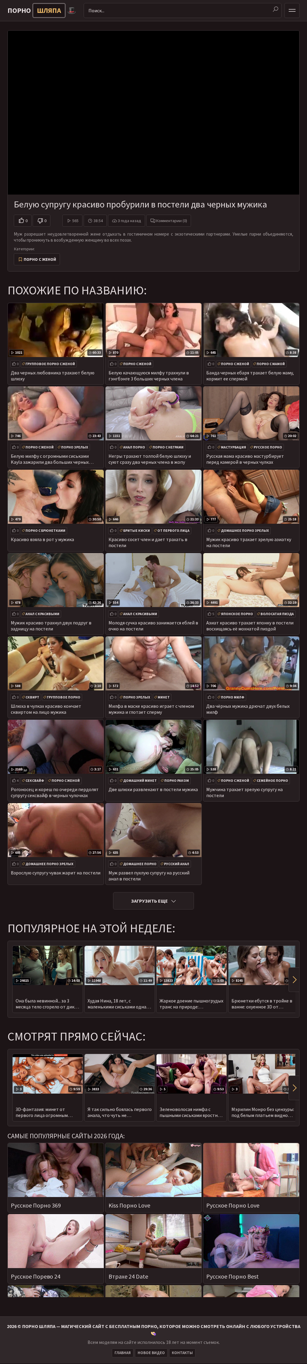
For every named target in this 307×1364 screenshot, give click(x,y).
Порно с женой (40, 259)
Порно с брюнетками (45, 530)
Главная (123, 1352)
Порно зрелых (74, 447)
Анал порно (134, 447)
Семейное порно (272, 780)
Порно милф (232, 697)
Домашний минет (140, 780)
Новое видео (151, 1352)
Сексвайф (34, 780)
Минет (164, 697)
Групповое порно (63, 697)
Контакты (182, 1352)
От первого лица (173, 530)
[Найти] (276, 9)
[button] (293, 979)
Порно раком (176, 780)
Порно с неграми (168, 447)
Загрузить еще (149, 901)
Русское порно (268, 447)
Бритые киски (136, 530)
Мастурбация (233, 447)
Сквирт (32, 697)
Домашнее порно (139, 864)
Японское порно (237, 614)
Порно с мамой (271, 364)
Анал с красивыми (42, 614)
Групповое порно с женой (50, 364)
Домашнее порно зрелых (245, 530)
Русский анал (176, 864)
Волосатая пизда (277, 614)
